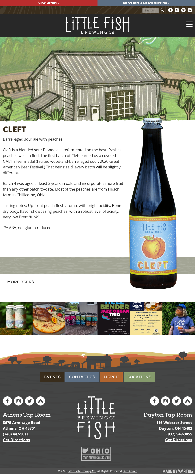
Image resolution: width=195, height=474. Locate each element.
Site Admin (130, 471)
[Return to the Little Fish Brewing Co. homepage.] (97, 25)
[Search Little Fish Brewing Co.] (162, 10)
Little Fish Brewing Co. (82, 471)
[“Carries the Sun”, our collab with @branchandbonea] (16, 318)
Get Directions (16, 439)
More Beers (20, 282)
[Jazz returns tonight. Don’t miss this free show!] (114, 318)
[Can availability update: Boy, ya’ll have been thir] (81, 318)
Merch (111, 377)
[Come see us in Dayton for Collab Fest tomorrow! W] (146, 318)
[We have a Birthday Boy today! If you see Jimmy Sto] (178, 318)
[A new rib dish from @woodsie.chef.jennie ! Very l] (49, 318)
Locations (139, 377)
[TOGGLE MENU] (189, 24)
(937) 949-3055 (179, 434)
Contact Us (82, 377)
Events (52, 377)
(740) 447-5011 (16, 434)
